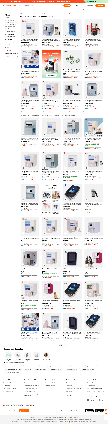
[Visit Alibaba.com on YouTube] (100, 400)
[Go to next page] (66, 345)
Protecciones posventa (29, 391)
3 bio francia (37, 112)
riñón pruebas (36, 115)
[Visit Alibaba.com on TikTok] (102, 400)
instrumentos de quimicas (40, 369)
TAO (65, 417)
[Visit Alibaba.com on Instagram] (97, 400)
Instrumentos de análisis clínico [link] (70, 13)
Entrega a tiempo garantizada (30, 388)
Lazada (54, 417)
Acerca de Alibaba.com (8, 379)
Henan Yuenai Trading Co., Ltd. (91, 45)
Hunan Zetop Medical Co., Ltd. (91, 243)
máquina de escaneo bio (75, 112)
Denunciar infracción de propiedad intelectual (74, 394)
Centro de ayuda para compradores (74, 382)
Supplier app (62, 410)
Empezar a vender (91, 385)
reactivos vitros (64, 366)
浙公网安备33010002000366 (78, 421)
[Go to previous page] (57, 345)
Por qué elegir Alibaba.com (9, 382)
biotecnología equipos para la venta (13, 369)
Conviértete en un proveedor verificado (96, 391)
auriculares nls (26, 115)
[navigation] (11, 179)
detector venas (43, 366)
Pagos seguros (27, 382)
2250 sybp (46, 112)
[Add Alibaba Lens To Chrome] (24, 410)
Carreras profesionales (8, 391)
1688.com (39, 417)
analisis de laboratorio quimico (12, 372)
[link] (106, 410)
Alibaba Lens (10, 410)
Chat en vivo (69, 385)
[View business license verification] (67, 422)
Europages (75, 417)
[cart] (82, 5)
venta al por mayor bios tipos (88, 369)
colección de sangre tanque (30, 366)
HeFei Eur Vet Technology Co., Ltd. (71, 106)
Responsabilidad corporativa (9, 388)
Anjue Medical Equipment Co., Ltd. (28, 144)
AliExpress (33, 417)
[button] (62, 5)
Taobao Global (60, 417)
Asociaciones (90, 393)
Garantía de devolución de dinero (31, 385)
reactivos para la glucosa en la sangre (51, 115)
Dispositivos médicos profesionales (52, 13)
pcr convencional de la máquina (91, 112)
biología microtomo (27, 112)
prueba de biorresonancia (77, 366)
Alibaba (22, 13)
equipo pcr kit (54, 366)
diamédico (8, 366)
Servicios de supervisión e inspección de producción (32, 394)
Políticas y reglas (28, 398)
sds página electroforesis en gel (59, 112)
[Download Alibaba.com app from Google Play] (100, 410)
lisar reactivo (17, 366)
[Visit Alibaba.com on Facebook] (88, 400)
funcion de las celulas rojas (56, 369)
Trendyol (70, 417)
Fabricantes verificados (50, 382)
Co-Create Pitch (6, 385)
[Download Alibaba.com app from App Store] (89, 410)
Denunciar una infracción (72, 398)
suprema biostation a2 (91, 366)
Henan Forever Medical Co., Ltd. (70, 45)
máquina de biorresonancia (71, 369)
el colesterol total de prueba (69, 115)
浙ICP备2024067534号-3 (91, 421)
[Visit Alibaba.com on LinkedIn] (91, 400)
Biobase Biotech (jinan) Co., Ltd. (70, 76)
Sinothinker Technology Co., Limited (29, 45)
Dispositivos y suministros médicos (34, 13)
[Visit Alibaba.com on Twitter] (94, 400)
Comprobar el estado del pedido (94, 388)
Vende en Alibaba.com (92, 382)
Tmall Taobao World (46, 417)
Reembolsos (69, 391)
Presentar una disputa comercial (73, 388)
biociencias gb (28, 369)
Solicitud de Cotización (50, 385)
